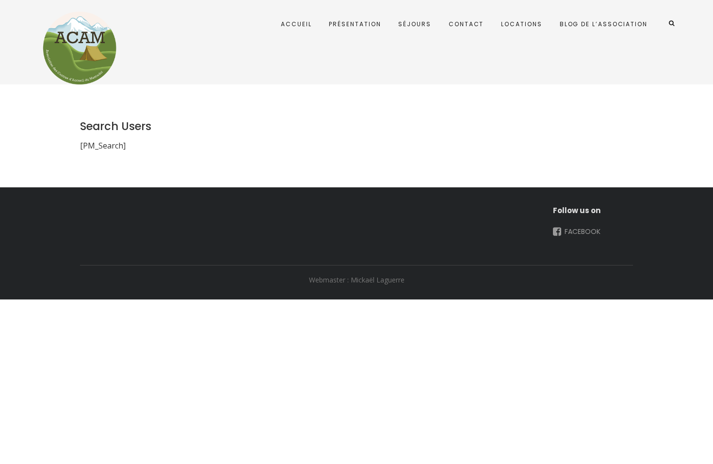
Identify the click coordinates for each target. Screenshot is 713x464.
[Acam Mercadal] (77, 48)
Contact (466, 24)
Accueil (296, 24)
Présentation (355, 24)
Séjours (414, 24)
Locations (521, 24)
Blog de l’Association (604, 24)
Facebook (581, 231)
